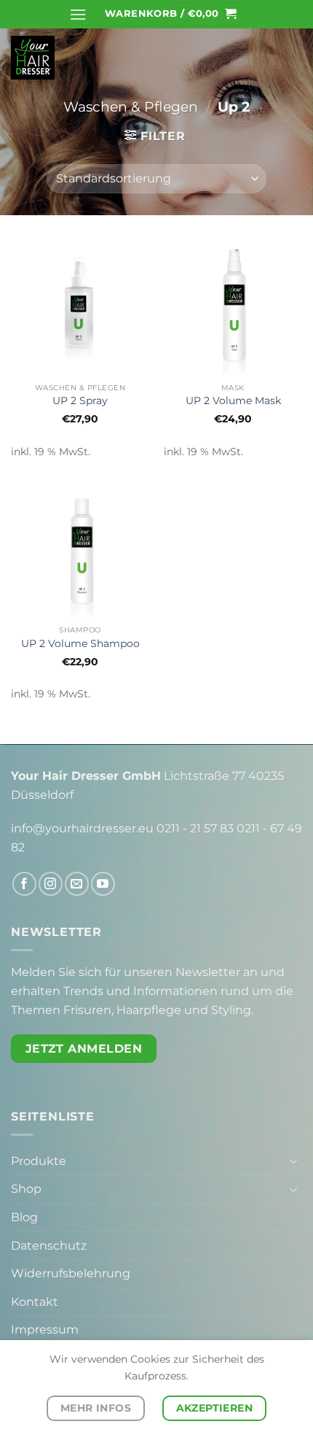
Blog (24, 1217)
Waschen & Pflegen (130, 106)
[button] (78, 14)
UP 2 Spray (80, 400)
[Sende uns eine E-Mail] (77, 884)
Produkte (38, 1161)
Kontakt (34, 1302)
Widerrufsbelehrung (70, 1273)
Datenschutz (49, 1246)
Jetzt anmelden (84, 1049)
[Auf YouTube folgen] (103, 884)
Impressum (45, 1329)
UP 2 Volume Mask (233, 400)
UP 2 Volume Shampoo (80, 643)
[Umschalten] (293, 1160)
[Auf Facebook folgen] (24, 884)
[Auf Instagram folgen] (51, 884)
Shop (26, 1189)
